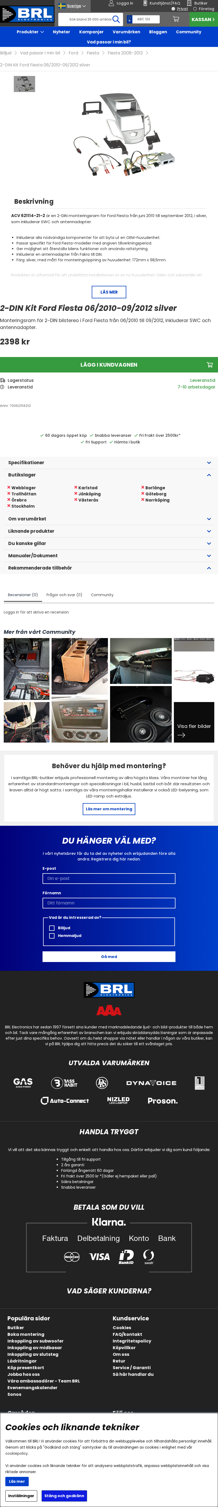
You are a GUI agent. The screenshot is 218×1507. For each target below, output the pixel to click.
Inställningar (21, 1495)
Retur (119, 1361)
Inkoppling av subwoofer (35, 1341)
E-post (49, 868)
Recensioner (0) (23, 595)
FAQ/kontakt (127, 1334)
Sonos (14, 1394)
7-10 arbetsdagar (196, 387)
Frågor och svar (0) (64, 595)
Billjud (5, 53)
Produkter (28, 32)
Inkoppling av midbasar (34, 1348)
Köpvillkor (124, 1348)
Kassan (201, 19)
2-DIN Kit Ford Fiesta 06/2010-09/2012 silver (45, 65)
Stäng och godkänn (64, 1495)
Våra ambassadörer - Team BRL (43, 1381)
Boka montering (25, 1334)
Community (188, 32)
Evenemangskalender (32, 1388)
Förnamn (52, 893)
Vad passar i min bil (40, 53)
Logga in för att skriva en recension (36, 612)
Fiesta (93, 53)
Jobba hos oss (23, 1374)
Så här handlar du (133, 1374)
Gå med (109, 956)
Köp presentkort (25, 1368)
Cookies (122, 1328)
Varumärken (126, 32)
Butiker (15, 1328)
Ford (73, 53)
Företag (206, 8)
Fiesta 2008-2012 (125, 53)
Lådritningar (22, 1361)
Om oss (121, 1354)
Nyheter (61, 32)
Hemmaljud (69, 935)
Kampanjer (91, 32)
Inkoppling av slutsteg (32, 1354)
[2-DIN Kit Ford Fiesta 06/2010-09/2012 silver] (24, 84)
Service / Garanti (132, 1368)
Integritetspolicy (132, 1341)
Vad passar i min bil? (109, 42)
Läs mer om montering (109, 809)
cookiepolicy (16, 1453)
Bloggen (158, 32)
